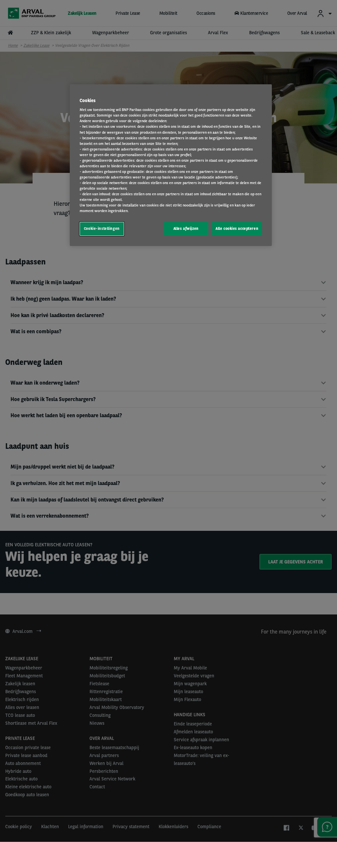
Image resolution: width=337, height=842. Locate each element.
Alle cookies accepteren (237, 228)
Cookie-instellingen (102, 228)
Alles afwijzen (186, 228)
